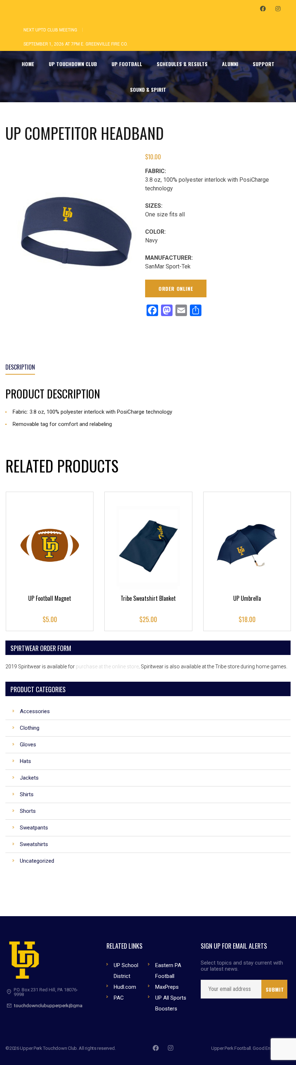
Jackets (29, 778)
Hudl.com (125, 987)
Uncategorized (37, 861)
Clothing (29, 728)
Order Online (175, 288)
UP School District (126, 970)
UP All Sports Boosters (170, 1003)
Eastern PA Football (168, 970)
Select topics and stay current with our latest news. (242, 966)
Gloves (28, 744)
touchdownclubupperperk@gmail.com (54, 1005)
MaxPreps (167, 987)
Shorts (28, 811)
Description (20, 367)
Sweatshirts (34, 844)
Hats (25, 761)
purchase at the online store (107, 666)
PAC (119, 998)
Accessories (35, 711)
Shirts (27, 794)
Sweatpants (34, 827)
